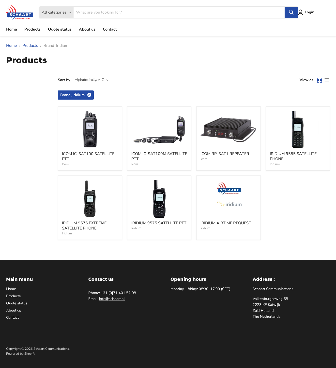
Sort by (64, 80)
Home (11, 29)
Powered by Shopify (20, 353)
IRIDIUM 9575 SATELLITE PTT (158, 223)
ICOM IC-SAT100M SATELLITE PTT (159, 156)
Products (32, 29)
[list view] (326, 80)
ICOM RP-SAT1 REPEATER (224, 154)
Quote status (60, 29)
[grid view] (319, 80)
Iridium (275, 164)
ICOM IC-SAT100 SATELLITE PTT (88, 156)
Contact (110, 29)
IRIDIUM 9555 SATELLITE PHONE (293, 156)
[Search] (291, 12)
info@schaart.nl (112, 298)
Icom (65, 164)
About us (87, 29)
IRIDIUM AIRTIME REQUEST (225, 223)
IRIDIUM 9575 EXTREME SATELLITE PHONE (84, 225)
